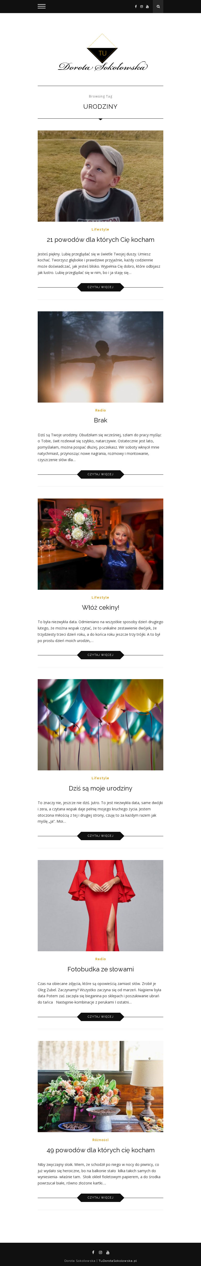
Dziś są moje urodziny (100, 788)
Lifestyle (100, 229)
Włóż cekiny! (100, 607)
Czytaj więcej (101, 287)
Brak (100, 420)
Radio (100, 410)
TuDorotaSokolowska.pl (117, 1261)
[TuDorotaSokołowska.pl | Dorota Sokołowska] (100, 53)
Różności (100, 1140)
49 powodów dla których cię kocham (101, 1150)
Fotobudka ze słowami (101, 969)
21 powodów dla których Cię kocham (100, 239)
